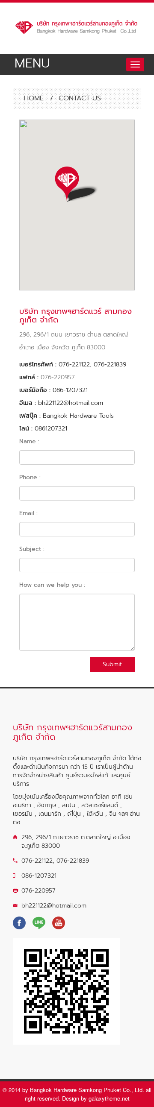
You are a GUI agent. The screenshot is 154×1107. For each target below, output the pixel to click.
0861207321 (51, 428)
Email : (28, 513)
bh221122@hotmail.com (70, 402)
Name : (29, 441)
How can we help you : (52, 584)
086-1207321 (70, 390)
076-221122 (74, 364)
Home (32, 98)
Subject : (31, 549)
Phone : (30, 477)
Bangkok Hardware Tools (78, 415)
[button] (77, 185)
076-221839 (110, 364)
